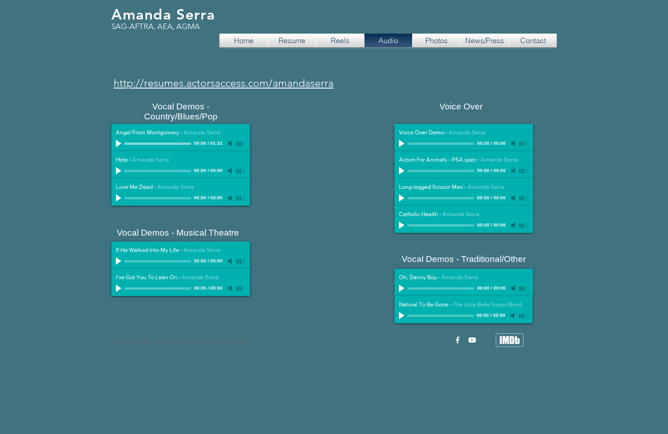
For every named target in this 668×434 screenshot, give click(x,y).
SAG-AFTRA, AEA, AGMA (155, 26)
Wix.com (240, 341)
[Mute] (230, 143)
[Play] (119, 143)
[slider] (240, 144)
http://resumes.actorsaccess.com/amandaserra (224, 83)
